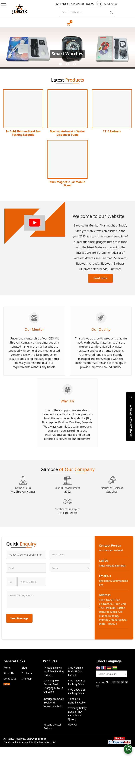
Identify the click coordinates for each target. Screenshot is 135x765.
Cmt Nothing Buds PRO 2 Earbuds (75, 671)
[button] (112, 565)
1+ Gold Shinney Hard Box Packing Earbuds (23, 133)
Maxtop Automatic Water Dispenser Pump (67, 133)
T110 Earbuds (112, 131)
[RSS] (7, 684)
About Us (9, 673)
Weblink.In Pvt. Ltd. (45, 742)
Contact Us (10, 678)
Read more (100, 278)
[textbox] (87, 12)
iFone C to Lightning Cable (77, 700)
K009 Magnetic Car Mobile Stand (67, 183)
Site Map (26, 678)
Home (7, 667)
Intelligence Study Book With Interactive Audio (53, 702)
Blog (24, 667)
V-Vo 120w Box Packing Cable (76, 682)
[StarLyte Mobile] (19, 9)
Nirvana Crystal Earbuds (52, 726)
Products (26, 673)
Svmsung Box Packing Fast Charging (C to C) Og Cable (53, 686)
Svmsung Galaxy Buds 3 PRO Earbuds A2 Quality (77, 713)
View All (72, 724)
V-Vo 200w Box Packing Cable (76, 691)
